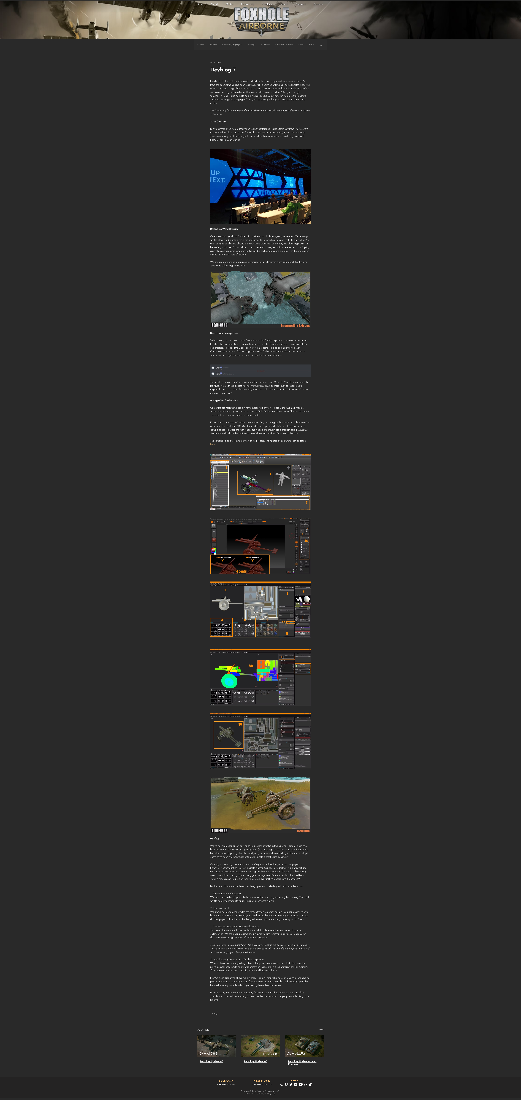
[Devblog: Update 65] (260, 1046)
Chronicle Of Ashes (284, 45)
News (301, 45)
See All (321, 1030)
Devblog (251, 45)
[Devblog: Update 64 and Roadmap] (304, 1046)
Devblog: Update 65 (255, 1061)
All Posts (200, 45)
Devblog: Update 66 (211, 1061)
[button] (214, 4)
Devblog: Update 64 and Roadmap (302, 1063)
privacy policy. (269, 1094)
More (311, 45)
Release (213, 45)
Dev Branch (265, 45)
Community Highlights (232, 45)
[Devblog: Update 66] (216, 1046)
